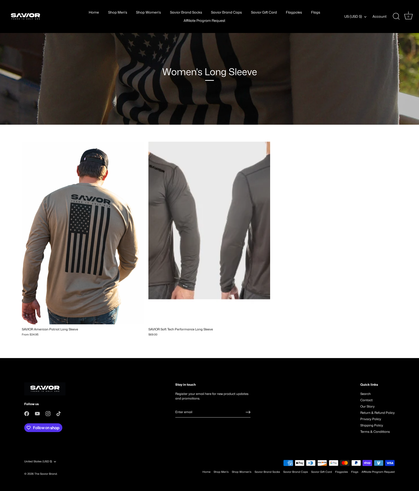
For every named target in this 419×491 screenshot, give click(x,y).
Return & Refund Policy (377, 412)
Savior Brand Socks (186, 12)
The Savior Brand (45, 474)
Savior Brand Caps (226, 12)
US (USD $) (353, 16)
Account (379, 16)
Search (365, 394)
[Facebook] (26, 413)
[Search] (396, 16)
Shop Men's (117, 12)
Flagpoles (294, 12)
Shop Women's (148, 12)
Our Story (367, 406)
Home (94, 12)
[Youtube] (37, 413)
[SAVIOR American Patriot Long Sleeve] (83, 233)
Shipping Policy (371, 425)
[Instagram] (48, 413)
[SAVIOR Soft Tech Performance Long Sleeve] (209, 233)
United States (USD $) (38, 461)
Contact (366, 400)
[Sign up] (248, 412)
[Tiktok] (58, 413)
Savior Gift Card (264, 12)
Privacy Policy (370, 419)
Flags (315, 12)
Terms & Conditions (375, 431)
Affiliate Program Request (204, 20)
